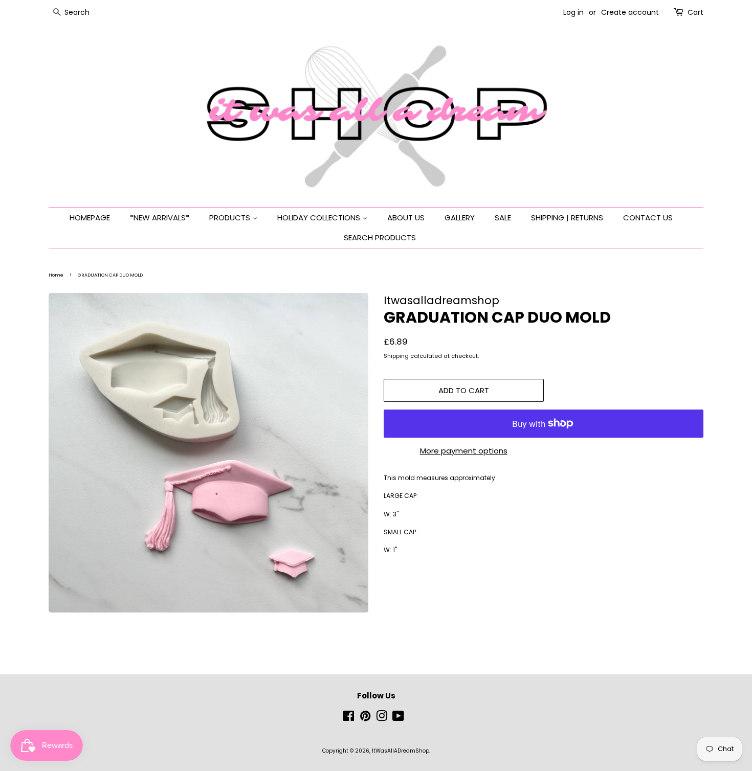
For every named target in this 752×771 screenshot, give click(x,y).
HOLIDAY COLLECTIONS (319, 217)
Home (56, 275)
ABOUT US (406, 217)
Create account (630, 12)
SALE (503, 217)
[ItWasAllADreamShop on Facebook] (349, 718)
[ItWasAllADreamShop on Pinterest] (365, 718)
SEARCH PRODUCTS (380, 237)
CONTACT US (648, 217)
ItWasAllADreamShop (400, 751)
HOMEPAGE (90, 217)
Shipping (396, 356)
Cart (695, 12)
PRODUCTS (230, 217)
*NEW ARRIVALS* (159, 217)
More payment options (463, 450)
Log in (573, 12)
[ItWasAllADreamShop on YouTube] (398, 718)
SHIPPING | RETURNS (567, 217)
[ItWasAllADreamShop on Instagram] (381, 718)
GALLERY (460, 217)
